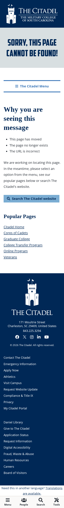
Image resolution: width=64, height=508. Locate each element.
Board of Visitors (15, 473)
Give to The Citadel (17, 428)
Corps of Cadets (16, 232)
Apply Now (11, 370)
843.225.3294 (32, 331)
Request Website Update (21, 389)
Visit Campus (13, 383)
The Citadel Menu (34, 86)
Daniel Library (13, 422)
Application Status (16, 435)
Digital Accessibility (17, 447)
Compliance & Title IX (18, 396)
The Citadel (25, 345)
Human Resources (16, 460)
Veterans (10, 257)
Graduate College (17, 239)
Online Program (16, 251)
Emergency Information (20, 364)
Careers (9, 466)
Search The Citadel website (34, 198)
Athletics (9, 377)
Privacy (8, 402)
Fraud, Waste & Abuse (19, 454)
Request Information (18, 441)
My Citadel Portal (15, 408)
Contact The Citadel (17, 358)
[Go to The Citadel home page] (32, 14)
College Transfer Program (23, 245)
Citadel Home (14, 227)
